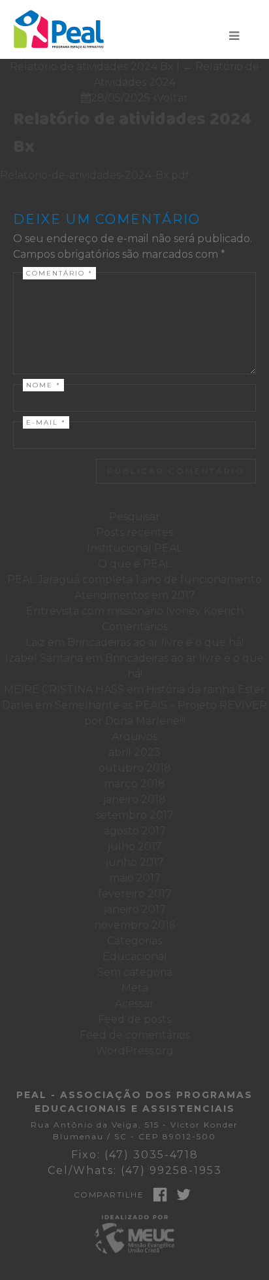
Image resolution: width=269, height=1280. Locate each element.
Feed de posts (134, 1019)
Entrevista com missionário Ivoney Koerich (135, 611)
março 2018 (134, 783)
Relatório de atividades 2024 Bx (132, 133)
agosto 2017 (135, 831)
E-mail (46, 422)
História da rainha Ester (205, 689)
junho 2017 (135, 862)
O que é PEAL (134, 564)
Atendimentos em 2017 (134, 595)
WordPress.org (135, 1050)
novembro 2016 (134, 925)
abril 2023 (134, 752)
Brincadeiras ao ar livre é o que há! (155, 642)
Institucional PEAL (134, 548)
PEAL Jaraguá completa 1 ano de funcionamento (134, 579)
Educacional (135, 956)
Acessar (134, 1003)
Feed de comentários (135, 1035)
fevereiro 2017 (135, 893)
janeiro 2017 (135, 909)
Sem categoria (134, 972)
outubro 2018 (135, 768)
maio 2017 (135, 878)
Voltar (170, 98)
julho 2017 (135, 846)
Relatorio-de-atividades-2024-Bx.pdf (94, 175)
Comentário (59, 273)
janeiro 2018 (134, 799)
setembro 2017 (135, 815)
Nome (43, 385)
